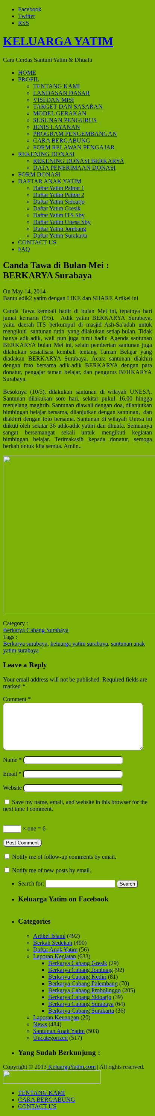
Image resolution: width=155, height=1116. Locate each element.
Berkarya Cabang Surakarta (81, 1010)
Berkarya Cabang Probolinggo (84, 990)
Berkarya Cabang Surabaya (35, 630)
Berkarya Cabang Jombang (80, 970)
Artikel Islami (49, 936)
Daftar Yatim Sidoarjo (59, 201)
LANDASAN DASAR (61, 93)
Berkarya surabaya (25, 643)
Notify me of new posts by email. (51, 870)
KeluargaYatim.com (71, 1067)
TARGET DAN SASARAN (68, 106)
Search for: (31, 883)
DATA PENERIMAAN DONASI (74, 167)
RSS (23, 23)
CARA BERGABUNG (61, 140)
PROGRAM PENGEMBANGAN (75, 133)
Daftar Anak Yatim (55, 949)
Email (12, 774)
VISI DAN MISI (53, 100)
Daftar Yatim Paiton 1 (58, 188)
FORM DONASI (39, 174)
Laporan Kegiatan (54, 956)
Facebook (29, 9)
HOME (27, 72)
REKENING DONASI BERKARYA (78, 161)
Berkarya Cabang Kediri (77, 976)
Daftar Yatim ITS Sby (59, 215)
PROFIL (28, 79)
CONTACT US (37, 242)
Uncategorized (50, 1038)
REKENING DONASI (46, 154)
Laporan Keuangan (56, 1017)
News (40, 1024)
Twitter (26, 16)
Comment (17, 699)
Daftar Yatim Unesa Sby (62, 222)
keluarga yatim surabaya (79, 643)
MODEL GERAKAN (60, 113)
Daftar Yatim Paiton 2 (58, 195)
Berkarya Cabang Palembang (83, 983)
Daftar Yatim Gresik (57, 208)
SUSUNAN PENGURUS (65, 120)
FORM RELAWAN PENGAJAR (74, 147)
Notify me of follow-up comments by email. (64, 857)
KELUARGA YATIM (58, 41)
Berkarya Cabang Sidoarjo (79, 997)
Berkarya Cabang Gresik (77, 963)
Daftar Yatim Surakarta (60, 235)
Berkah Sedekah (52, 942)
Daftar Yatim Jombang (59, 229)
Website (12, 787)
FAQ (24, 249)
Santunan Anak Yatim (59, 1031)
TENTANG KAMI (56, 86)
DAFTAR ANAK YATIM (49, 181)
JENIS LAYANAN (56, 127)
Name (12, 760)
